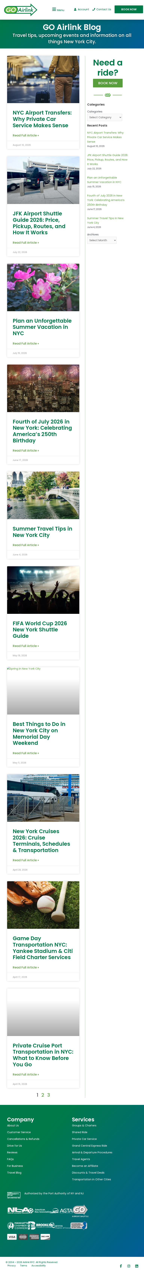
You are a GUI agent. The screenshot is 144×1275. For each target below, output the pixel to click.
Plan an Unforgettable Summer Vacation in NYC (42, 327)
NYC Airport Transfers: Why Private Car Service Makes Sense (42, 119)
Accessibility (39, 1265)
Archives (93, 234)
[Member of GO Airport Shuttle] (80, 1210)
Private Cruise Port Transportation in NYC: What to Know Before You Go (43, 1055)
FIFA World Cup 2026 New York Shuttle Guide (40, 630)
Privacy (12, 1265)
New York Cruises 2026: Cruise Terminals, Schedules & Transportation (41, 841)
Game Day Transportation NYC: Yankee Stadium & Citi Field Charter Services (43, 948)
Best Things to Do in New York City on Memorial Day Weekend (39, 733)
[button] (58, 9)
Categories (94, 111)
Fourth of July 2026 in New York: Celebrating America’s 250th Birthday (42, 431)
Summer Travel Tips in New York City (42, 532)
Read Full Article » (26, 135)
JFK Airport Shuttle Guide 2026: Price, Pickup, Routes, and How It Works (39, 223)
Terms (23, 1265)
